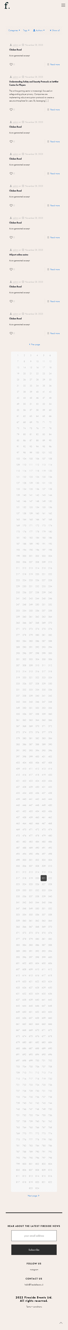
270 (50, 622)
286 (37, 641)
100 (37, 452)
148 (37, 501)
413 (44, 768)
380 (24, 738)
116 (24, 470)
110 (24, 464)
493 (18, 853)
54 (50, 403)
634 (37, 993)
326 (24, 683)
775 (18, 1139)
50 (24, 403)
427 (18, 786)
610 (37, 969)
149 (44, 501)
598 (37, 957)
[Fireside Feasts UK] (7, 4)
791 (44, 1151)
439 (18, 799)
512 (24, 872)
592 (37, 951)
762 (50, 1121)
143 (44, 495)
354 (50, 707)
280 (37, 634)
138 (50, 489)
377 (44, 732)
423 (31, 780)
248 (24, 604)
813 (31, 1176)
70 (37, 422)
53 (44, 403)
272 (24, 628)
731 (44, 1090)
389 (44, 744)
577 (18, 938)
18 (50, 367)
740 (24, 1103)
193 (18, 549)
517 (18, 878)
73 (18, 428)
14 (24, 367)
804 (50, 1163)
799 (18, 1163)
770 (24, 1133)
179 (44, 531)
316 (37, 671)
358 (37, 714)
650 (24, 1011)
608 (24, 969)
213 (31, 568)
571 (18, 932)
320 (24, 677)
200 (24, 555)
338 (24, 695)
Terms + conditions (34, 1306)
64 (37, 416)
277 (18, 634)
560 (24, 920)
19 (18, 373)
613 (18, 975)
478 (37, 835)
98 (24, 452)
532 (37, 890)
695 (44, 1054)
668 (24, 1030)
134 (24, 489)
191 (44, 543)
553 (18, 914)
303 (31, 659)
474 (50, 829)
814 (37, 1176)
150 (50, 501)
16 (37, 367)
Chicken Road (15, 49)
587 (44, 945)
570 (50, 926)
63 (31, 416)
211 (18, 568)
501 (31, 859)
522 (50, 878)
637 (18, 999)
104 (24, 458)
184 (37, 537)
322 (37, 677)
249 (31, 604)
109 (18, 464)
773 (44, 1133)
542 (24, 902)
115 (18, 470)
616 (37, 975)
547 (18, 908)
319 (18, 677)
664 (37, 1024)
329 (44, 683)
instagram (34, 1269)
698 (24, 1060)
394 (37, 750)
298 (37, 653)
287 (44, 641)
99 (31, 452)
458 (24, 817)
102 (50, 452)
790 (37, 1151)
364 (37, 720)
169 (18, 525)
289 (18, 647)
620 (24, 981)
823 (31, 1188)
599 (44, 957)
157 (18, 513)
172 (37, 525)
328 (37, 683)
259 (18, 616)
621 (31, 981)
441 (31, 799)
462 (50, 817)
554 (24, 914)
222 (50, 574)
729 (31, 1090)
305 (44, 659)
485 (44, 841)
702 (50, 1060)
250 (37, 604)
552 (50, 908)
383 (44, 738)
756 (50, 1115)
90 (50, 440)
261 (31, 616)
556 (37, 914)
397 (18, 756)
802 (37, 1163)
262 (37, 616)
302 (24, 659)
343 (18, 701)
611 (44, 969)
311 (44, 665)
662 (24, 1024)
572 (24, 932)
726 (50, 1084)
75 (31, 428)
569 (44, 926)
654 (50, 1011)
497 (44, 853)
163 (18, 519)
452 (24, 811)
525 (31, 884)
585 (31, 945)
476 (24, 835)
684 (50, 1042)
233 (44, 586)
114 (50, 464)
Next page (32, 1195)
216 (50, 568)
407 (44, 762)
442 (37, 799)
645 (31, 1005)
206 (24, 562)
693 (31, 1054)
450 (50, 805)
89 (44, 440)
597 (31, 957)
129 (31, 482)
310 (37, 665)
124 (37, 476)
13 (18, 367)
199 (18, 555)
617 (44, 975)
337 (18, 695)
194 (24, 549)
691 (18, 1054)
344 (24, 701)
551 (44, 908)
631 (18, 993)
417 (31, 774)
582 (50, 938)
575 (44, 932)
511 (18, 872)
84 (50, 434)
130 (37, 482)
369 (31, 726)
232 (37, 586)
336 (50, 689)
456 (50, 811)
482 (24, 841)
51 (31, 403)
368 (24, 726)
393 (31, 750)
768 (50, 1127)
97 (18, 452)
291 (31, 647)
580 (37, 938)
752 (24, 1115)
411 (31, 768)
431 (44, 786)
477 (31, 835)
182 (24, 537)
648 (50, 1005)
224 (24, 580)
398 (24, 756)
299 (44, 653)
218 (24, 574)
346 (37, 701)
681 (31, 1042)
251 (44, 604)
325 (18, 683)
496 (37, 853)
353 (44, 707)
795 (31, 1157)
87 (31, 440)
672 (50, 1030)
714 (50, 1072)
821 (44, 1182)
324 (50, 677)
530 (24, 890)
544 (37, 902)
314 (24, 671)
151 (18, 507)
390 (50, 744)
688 (37, 1048)
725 (44, 1084)
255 (31, 610)
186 (50, 537)
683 (44, 1042)
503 (44, 859)
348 (50, 701)
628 (37, 987)
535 (18, 896)
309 (31, 665)
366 (50, 720)
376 (37, 732)
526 (37, 884)
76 (37, 428)
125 (44, 476)
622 (37, 981)
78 (50, 428)
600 (50, 957)
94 (37, 446)
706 (37, 1066)
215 (44, 568)
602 (24, 963)
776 (24, 1139)
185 (44, 537)
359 (44, 714)
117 (31, 470)
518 (24, 878)
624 (50, 981)
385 (18, 744)
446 (24, 805)
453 (31, 811)
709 (18, 1072)
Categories (13, 30)
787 (18, 1151)
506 (24, 865)
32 (24, 385)
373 (18, 732)
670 (37, 1030)
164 (24, 519)
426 (50, 780)
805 (18, 1169)
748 (37, 1109)
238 (37, 592)
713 (44, 1072)
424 (37, 780)
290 (24, 647)
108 (50, 458)
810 (50, 1169)
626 (24, 987)
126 (50, 476)
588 (50, 945)
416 (24, 774)
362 (24, 720)
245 (44, 598)
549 (31, 908)
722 (24, 1084)
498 (50, 853)
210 (50, 562)
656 (24, 1017)
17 (44, 367)
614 (24, 975)
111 (31, 464)
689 (44, 1048)
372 (50, 726)
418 (37, 774)
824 (37, 1188)
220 (37, 574)
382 (37, 738)
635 (44, 993)
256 (37, 610)
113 (44, 464)
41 (44, 391)
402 (50, 756)
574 (37, 932)
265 (18, 622)
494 (24, 853)
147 (31, 501)
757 (18, 1121)
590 (24, 951)
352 (37, 707)
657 (31, 1017)
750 (50, 1109)
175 (18, 531)
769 (18, 1133)
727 (18, 1090)
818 (24, 1182)
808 (37, 1169)
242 (24, 598)
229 (18, 586)
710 (24, 1072)
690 (50, 1048)
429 (31, 786)
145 (18, 501)
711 (31, 1072)
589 (18, 951)
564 (50, 920)
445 (18, 805)
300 (50, 653)
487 (18, 847)
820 (37, 1182)
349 (18, 707)
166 (37, 519)
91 (18, 446)
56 (24, 410)
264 (50, 616)
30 (50, 379)
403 (18, 762)
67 (18, 422)
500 (24, 859)
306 (50, 659)
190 (37, 543)
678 (50, 1036)
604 (37, 963)
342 (50, 695)
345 (31, 701)
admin (15, 44)
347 (44, 701)
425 (44, 780)
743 (44, 1103)
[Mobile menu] (63, 5)
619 (18, 981)
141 (31, 495)
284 (24, 641)
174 (50, 525)
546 (50, 902)
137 (44, 489)
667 (18, 1030)
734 (24, 1097)
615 (31, 975)
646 (37, 1005)
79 (18, 434)
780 (50, 1139)
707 (44, 1066)
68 (24, 422)
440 (24, 799)
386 (24, 744)
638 (24, 999)
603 (31, 963)
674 (24, 1036)
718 (37, 1078)
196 (37, 549)
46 (37, 397)
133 (18, 489)
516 (50, 872)
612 (50, 969)
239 (44, 592)
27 (31, 379)
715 (18, 1078)
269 (44, 622)
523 (18, 884)
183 (31, 537)
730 (37, 1090)
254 (24, 610)
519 (31, 878)
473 (44, 829)
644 (24, 1005)
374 (24, 732)
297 (31, 653)
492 (50, 847)
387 (31, 744)
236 (24, 592)
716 (24, 1078)
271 (18, 628)
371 (44, 726)
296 (24, 653)
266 (24, 622)
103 (18, 458)
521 (44, 878)
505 (18, 865)
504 (50, 859)
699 (31, 1060)
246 (50, 598)
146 (24, 501)
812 (24, 1176)
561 (31, 920)
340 (37, 695)
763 (18, 1127)
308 (24, 665)
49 (18, 403)
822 (50, 1182)
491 (44, 847)
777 (31, 1139)
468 (50, 823)
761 (44, 1121)
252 (50, 604)
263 (44, 616)
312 (50, 665)
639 (31, 999)
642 (50, 999)
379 (18, 738)
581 (44, 938)
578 (24, 938)
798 (50, 1157)
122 (24, 476)
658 (37, 1017)
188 (24, 543)
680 (24, 1042)
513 (31, 872)
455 (44, 811)
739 (18, 1103)
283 (18, 641)
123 (31, 476)
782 (24, 1145)
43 (18, 397)
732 (50, 1090)
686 (24, 1048)
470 (24, 829)
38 (24, 391)
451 (18, 811)
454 (37, 811)
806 (24, 1169)
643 (18, 1005)
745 (18, 1109)
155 (44, 507)
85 (18, 440)
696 (50, 1054)
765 (31, 1127)
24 (50, 373)
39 (31, 391)
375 (31, 732)
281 (44, 634)
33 (31, 385)
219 (31, 574)
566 (24, 926)
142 (37, 495)
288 (50, 641)
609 (31, 969)
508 (37, 865)
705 (31, 1066)
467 (44, 823)
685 (18, 1048)
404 (24, 762)
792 (50, 1151)
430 (37, 786)
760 (37, 1121)
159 (31, 513)
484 (37, 841)
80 (24, 434)
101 (44, 452)
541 (18, 902)
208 (37, 562)
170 (24, 525)
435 (31, 793)
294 (50, 647)
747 (31, 1109)
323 (44, 677)
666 (50, 1024)
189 (31, 543)
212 (24, 568)
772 (37, 1133)
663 (31, 1024)
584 (24, 945)
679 (18, 1042)
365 (44, 720)
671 (44, 1030)
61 (18, 416)
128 (24, 482)
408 (50, 762)
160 (37, 513)
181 (18, 537)
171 (31, 525)
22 (37, 373)
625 (18, 987)
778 (37, 1139)
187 (18, 543)
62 (24, 416)
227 (44, 580)
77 (44, 428)
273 (31, 628)
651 (31, 1011)
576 (50, 932)
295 (18, 653)
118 (37, 470)
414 (50, 768)
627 (31, 987)
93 (31, 446)
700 (37, 1060)
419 (44, 774)
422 (24, 780)
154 (37, 507)
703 (18, 1066)
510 (50, 865)
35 (44, 385)
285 (31, 641)
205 (18, 562)
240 (50, 592)
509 (44, 865)
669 (31, 1030)
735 (31, 1097)
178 (37, 531)
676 (37, 1036)
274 (37, 628)
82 (37, 434)
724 (37, 1084)
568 (37, 926)
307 (18, 665)
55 (18, 410)
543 (31, 902)
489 (31, 847)
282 (50, 634)
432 (50, 786)
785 (44, 1145)
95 (44, 446)
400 (37, 756)
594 (50, 951)
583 (18, 945)
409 (18, 768)
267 (31, 622)
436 (37, 793)
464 (24, 823)
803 (44, 1163)
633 (31, 993)
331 (18, 689)
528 (50, 884)
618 (50, 975)
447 (31, 805)
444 (50, 799)
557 (44, 914)
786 (50, 1145)
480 (50, 835)
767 (44, 1127)
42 (50, 391)
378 (50, 732)
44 (24, 397)
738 (50, 1097)
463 (18, 823)
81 (31, 434)
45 (31, 397)
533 (44, 890)
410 (24, 768)
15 (31, 367)
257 (44, 610)
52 (37, 403)
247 (18, 604)
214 (37, 568)
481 (18, 841)
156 (50, 507)
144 (50, 495)
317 (44, 671)
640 (37, 999)
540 (50, 896)
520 (37, 878)
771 (31, 1133)
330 (50, 683)
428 (24, 786)
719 (44, 1078)
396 (50, 750)
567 (31, 926)
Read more (55, 64)
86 (24, 440)
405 (31, 762)
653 (44, 1011)
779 (44, 1139)
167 (44, 519)
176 (24, 531)
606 (50, 963)
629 (44, 987)
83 (44, 434)
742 (37, 1103)
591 (31, 951)
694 (37, 1054)
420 (50, 774)
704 (24, 1066)
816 (50, 1176)
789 (31, 1151)
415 (18, 774)
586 (37, 945)
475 (18, 835)
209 (44, 562)
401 (44, 756)
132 (50, 482)
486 (50, 841)
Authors (39, 30)
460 (37, 817)
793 (18, 1157)
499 (18, 859)
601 (18, 963)
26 (24, 379)
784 (37, 1145)
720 (50, 1078)
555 (31, 914)
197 (44, 549)
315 (31, 671)
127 (18, 482)
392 (24, 750)
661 (18, 1024)
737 (44, 1097)
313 (18, 671)
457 (18, 817)
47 (44, 397)
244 (37, 598)
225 (31, 580)
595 (18, 957)
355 (18, 714)
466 (37, 823)
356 (24, 714)
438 (50, 793)
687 (31, 1048)
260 (24, 616)
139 (18, 495)
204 (50, 555)
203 (44, 555)
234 (50, 586)
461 (44, 817)
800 (24, 1163)
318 (50, 671)
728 (24, 1090)
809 (44, 1169)
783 (31, 1145)
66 (50, 416)
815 (44, 1176)
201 (31, 555)
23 (44, 373)
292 (37, 647)
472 (37, 829)
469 (18, 829)
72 (50, 422)
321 (31, 677)
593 (44, 951)
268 (37, 622)
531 (31, 890)
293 (44, 647)
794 (24, 1157)
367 (18, 726)
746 (24, 1109)
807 (31, 1169)
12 (50, 361)
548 (24, 908)
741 (31, 1103)
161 (44, 513)
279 (31, 634)
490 (37, 847)
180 (50, 531)
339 (31, 695)
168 (50, 519)
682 (37, 1042)
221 (44, 574)
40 (37, 391)
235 (18, 592)
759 (31, 1121)
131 (44, 482)
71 (44, 422)
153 (31, 507)
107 (44, 458)
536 (24, 896)
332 (24, 689)
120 (50, 470)
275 (44, 628)
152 (24, 507)
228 (50, 580)
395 (44, 750)
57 (31, 410)
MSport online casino (18, 254)
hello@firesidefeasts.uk (34, 1284)
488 (24, 847)
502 (37, 859)
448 (37, 805)
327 (31, 683)
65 (44, 416)
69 (31, 422)
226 (37, 580)
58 (37, 410)
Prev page (35, 344)
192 (50, 543)
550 (37, 908)
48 (50, 397)
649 (18, 1011)
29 (44, 379)
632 (24, 993)
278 (24, 634)
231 (31, 586)
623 (44, 981)
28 (37, 379)
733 (18, 1097)
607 (18, 969)
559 (18, 920)
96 (50, 446)
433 (18, 793)
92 (24, 446)
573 (31, 932)
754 (37, 1115)
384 (50, 738)
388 (37, 744)
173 (44, 525)
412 (37, 768)
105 (31, 458)
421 (18, 780)
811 (18, 1176)
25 (18, 379)
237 (31, 592)
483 (31, 841)
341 (44, 695)
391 (18, 750)
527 (44, 884)
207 (31, 562)
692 (24, 1054)
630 (50, 987)
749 (44, 1109)
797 (44, 1157)
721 (18, 1084)
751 (18, 1115)
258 (50, 610)
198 (50, 549)
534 (50, 890)
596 (24, 957)
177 (31, 531)
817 (18, 1182)
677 (44, 1036)
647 (44, 1005)
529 (18, 890)
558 (50, 914)
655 (18, 1017)
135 (31, 489)
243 (31, 598)
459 (31, 817)
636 (50, 993)
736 (37, 1097)
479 (44, 835)
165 (31, 519)
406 (37, 762)
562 (37, 920)
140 (24, 495)
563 (44, 920)
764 (24, 1127)
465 (31, 823)
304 (37, 659)
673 (18, 1036)
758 (24, 1121)
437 (44, 793)
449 (44, 805)
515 (44, 872)
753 (31, 1115)
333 (31, 689)
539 (44, 896)
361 (18, 720)
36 (50, 385)
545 (44, 902)
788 (24, 1151)
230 (24, 586)
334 (37, 689)
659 (44, 1017)
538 (37, 896)
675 (31, 1036)
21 (31, 373)
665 (44, 1024)
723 (31, 1084)
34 (37, 385)
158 (24, 513)
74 (24, 428)
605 (44, 963)
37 (18, 391)
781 (18, 1145)
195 (31, 549)
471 (31, 829)
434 (24, 793)
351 (31, 707)
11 (44, 361)
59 (44, 410)
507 (31, 865)
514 (37, 872)
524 (24, 884)
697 (18, 1060)
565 (18, 926)
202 (37, 555)
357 (31, 714)
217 (18, 574)
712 (37, 1072)
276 (50, 628)
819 (31, 1182)
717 (31, 1078)
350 (24, 707)
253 (18, 610)
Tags (25, 30)
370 (37, 726)
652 (37, 1011)
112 (37, 464)
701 (44, 1060)
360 (50, 714)
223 (18, 580)
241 (18, 598)
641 (44, 999)
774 (50, 1133)
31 (18, 385)
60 (50, 410)
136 (37, 489)
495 (31, 853)
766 (37, 1127)
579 (31, 938)
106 (37, 458)
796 (37, 1157)
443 (44, 799)
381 (31, 738)
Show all (56, 30)
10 (37, 361)
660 (50, 1017)
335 (44, 689)
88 (37, 440)
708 (50, 1066)
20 (24, 373)
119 (44, 470)
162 (50, 513)
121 (18, 476)
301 (18, 659)
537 (31, 896)
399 (31, 756)
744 (50, 1103)
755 (44, 1115)
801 (31, 1163)
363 (31, 720)
